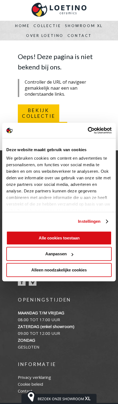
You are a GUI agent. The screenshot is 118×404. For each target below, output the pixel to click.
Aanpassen (56, 253)
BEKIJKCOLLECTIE (38, 113)
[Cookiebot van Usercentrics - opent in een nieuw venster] (88, 130)
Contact (80, 35)
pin (32, 282)
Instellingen (89, 221)
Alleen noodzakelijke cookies (59, 270)
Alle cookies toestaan (59, 238)
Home (22, 26)
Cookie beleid (30, 384)
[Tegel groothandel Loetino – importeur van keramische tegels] (59, 10)
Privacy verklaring (34, 377)
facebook (22, 282)
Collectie (47, 26)
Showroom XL (84, 26)
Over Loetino (45, 35)
